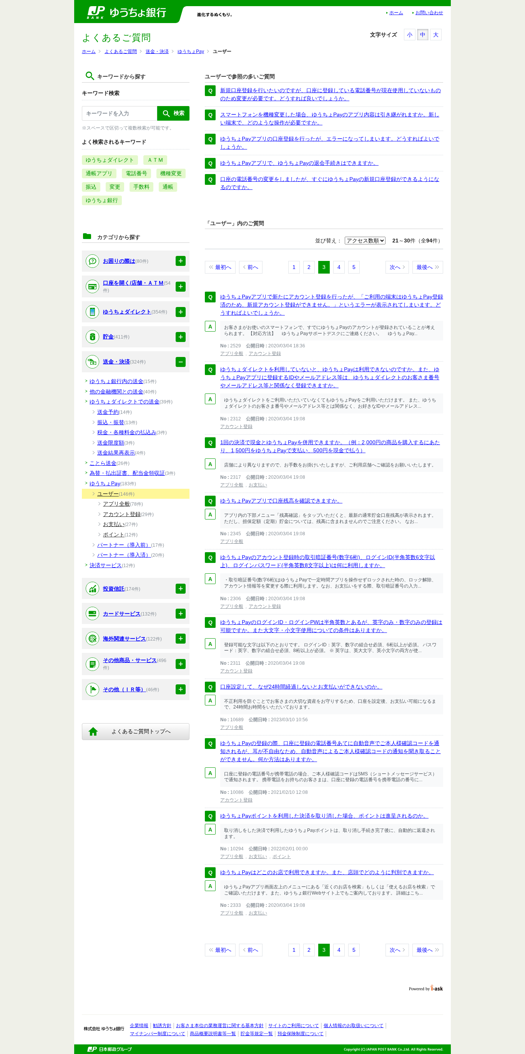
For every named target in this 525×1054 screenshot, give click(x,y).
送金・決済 (157, 51)
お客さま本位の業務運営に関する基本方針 (220, 1025)
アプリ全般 (231, 353)
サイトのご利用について (293, 1025)
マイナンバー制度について (157, 1033)
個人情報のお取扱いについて (354, 1025)
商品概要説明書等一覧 (213, 1033)
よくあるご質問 (121, 51)
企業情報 (139, 1025)
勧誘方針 (162, 1025)
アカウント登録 (265, 353)
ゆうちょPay (191, 51)
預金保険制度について (300, 1033)
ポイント (281, 856)
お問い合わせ (429, 12)
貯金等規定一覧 (257, 1033)
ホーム (396, 12)
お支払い (258, 485)
